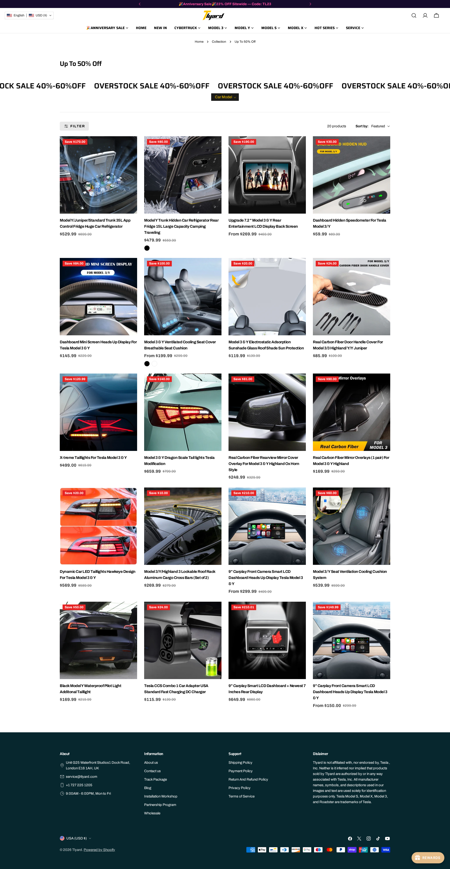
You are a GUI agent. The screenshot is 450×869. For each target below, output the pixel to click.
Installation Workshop (160, 796)
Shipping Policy (240, 762)
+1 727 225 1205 (79, 785)
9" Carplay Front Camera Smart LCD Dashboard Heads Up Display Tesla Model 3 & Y (266, 578)
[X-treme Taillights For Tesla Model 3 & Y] (98, 412)
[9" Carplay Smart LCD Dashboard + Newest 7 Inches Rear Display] (267, 640)
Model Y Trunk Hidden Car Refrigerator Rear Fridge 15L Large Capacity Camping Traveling (181, 226)
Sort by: (362, 126)
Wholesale (152, 813)
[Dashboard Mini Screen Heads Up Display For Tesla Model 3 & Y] (98, 296)
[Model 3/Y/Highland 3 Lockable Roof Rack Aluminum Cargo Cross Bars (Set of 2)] (182, 526)
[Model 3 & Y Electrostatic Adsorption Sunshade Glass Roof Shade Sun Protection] (267, 296)
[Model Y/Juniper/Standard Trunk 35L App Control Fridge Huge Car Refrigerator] (98, 175)
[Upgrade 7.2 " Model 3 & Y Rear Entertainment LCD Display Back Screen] (267, 175)
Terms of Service (242, 796)
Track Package (155, 779)
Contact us (152, 771)
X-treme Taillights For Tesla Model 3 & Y (93, 458)
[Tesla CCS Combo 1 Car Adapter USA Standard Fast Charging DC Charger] (182, 640)
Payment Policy (241, 771)
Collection (219, 41)
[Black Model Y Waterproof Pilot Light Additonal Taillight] (98, 640)
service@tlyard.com (81, 776)
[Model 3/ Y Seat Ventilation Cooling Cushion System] (351, 526)
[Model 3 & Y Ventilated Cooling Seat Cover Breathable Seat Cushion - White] (154, 363)
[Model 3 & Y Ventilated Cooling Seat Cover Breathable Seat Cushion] (182, 296)
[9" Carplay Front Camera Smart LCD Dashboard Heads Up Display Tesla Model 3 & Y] (267, 526)
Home (199, 41)
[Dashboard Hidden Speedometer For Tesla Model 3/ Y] (351, 175)
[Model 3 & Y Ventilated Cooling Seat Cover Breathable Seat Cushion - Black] (147, 363)
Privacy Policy (240, 788)
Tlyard (77, 850)
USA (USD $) (76, 838)
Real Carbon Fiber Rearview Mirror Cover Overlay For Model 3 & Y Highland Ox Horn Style (264, 464)
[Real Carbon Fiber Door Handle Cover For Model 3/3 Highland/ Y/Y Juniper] (351, 296)
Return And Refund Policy (248, 779)
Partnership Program (160, 805)
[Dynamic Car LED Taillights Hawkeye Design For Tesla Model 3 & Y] (98, 526)
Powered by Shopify (99, 850)
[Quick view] (133, 144)
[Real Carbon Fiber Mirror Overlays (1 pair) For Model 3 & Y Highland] (351, 412)
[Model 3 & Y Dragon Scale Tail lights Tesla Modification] (182, 412)
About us (151, 762)
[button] (225, 97)
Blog (147, 788)
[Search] (414, 15)
